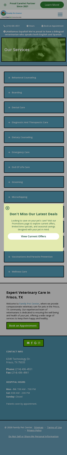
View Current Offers (33, 236)
